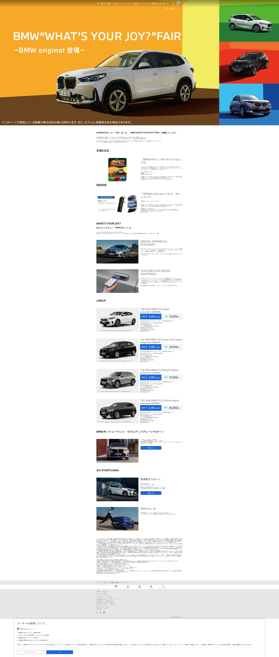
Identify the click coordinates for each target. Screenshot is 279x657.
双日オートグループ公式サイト (103, 607)
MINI (105, 609)
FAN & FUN (162, 3)
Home (98, 582)
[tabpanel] (117, 320)
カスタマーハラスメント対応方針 (104, 597)
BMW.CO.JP (99, 609)
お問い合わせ (106, 591)
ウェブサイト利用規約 (101, 593)
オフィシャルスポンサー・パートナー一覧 (106, 605)
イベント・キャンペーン (125, 3)
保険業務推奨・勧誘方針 (102, 603)
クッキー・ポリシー (113, 599)
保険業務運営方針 (109, 601)
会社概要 (98, 591)
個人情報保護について (101, 599)
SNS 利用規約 (99, 601)
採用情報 (112, 603)
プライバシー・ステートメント (103, 595)
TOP (98, 3)
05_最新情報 (105, 582)
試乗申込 (109, 3)
